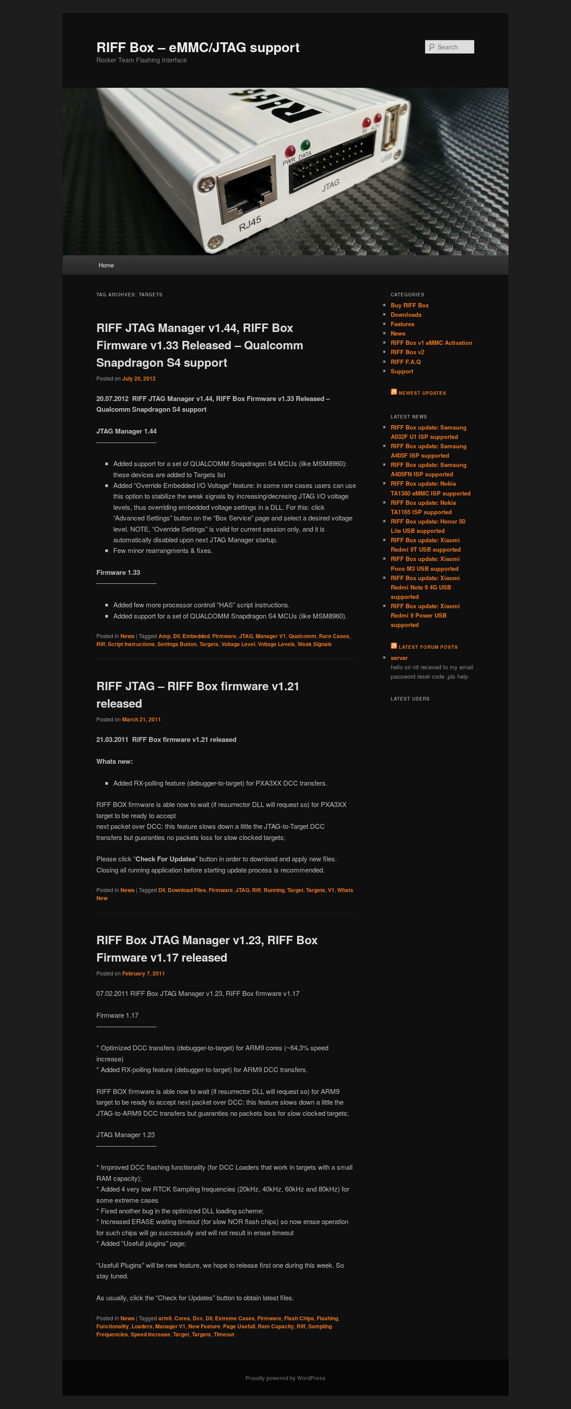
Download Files (187, 890)
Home (106, 265)
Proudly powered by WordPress (285, 1378)
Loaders (142, 1326)
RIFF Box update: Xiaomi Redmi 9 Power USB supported (425, 615)
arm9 (165, 1318)
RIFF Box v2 (407, 352)
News (127, 636)
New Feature (204, 1326)
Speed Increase (150, 1334)
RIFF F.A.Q (406, 361)
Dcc (198, 1318)
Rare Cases (334, 636)
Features (402, 323)
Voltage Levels (276, 644)
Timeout (224, 1334)
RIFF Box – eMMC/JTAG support (198, 46)
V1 (331, 890)
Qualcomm (302, 636)
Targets (209, 644)
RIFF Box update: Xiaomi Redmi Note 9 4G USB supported (425, 587)
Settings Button (177, 644)
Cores (182, 1318)
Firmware (224, 636)
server (399, 657)
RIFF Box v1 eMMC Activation (431, 342)
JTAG (246, 636)
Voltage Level (238, 644)
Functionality (112, 1326)
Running (274, 890)
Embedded (196, 636)
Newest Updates (423, 393)
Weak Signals (315, 644)
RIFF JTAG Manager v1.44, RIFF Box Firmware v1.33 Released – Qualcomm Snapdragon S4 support (199, 344)
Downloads (406, 314)
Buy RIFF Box (410, 305)
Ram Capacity (276, 1326)
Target (295, 890)
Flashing (327, 1318)
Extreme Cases (235, 1318)
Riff (100, 644)
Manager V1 (271, 636)
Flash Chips (299, 1318)
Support (402, 371)
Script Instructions (131, 644)
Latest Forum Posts (428, 647)
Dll (176, 636)
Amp (164, 636)
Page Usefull (239, 1326)
